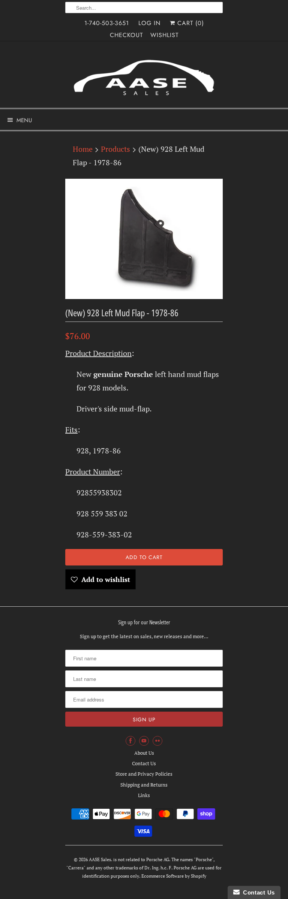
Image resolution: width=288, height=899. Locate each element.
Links (144, 795)
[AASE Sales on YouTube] (144, 741)
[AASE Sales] (144, 77)
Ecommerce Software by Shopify (173, 876)
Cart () (189, 23)
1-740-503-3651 (106, 23)
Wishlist (164, 35)
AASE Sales (100, 859)
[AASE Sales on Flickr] (157, 741)
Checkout (126, 35)
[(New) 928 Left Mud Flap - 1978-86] (144, 239)
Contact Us (144, 763)
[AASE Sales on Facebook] (130, 741)
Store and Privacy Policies (144, 773)
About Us (144, 752)
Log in (149, 23)
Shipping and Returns (144, 784)
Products (115, 149)
